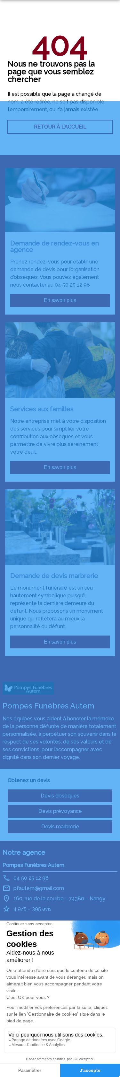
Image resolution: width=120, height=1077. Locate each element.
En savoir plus (60, 300)
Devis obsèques (60, 796)
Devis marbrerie (60, 826)
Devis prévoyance (60, 811)
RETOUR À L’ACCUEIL (60, 127)
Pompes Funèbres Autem (33, 865)
